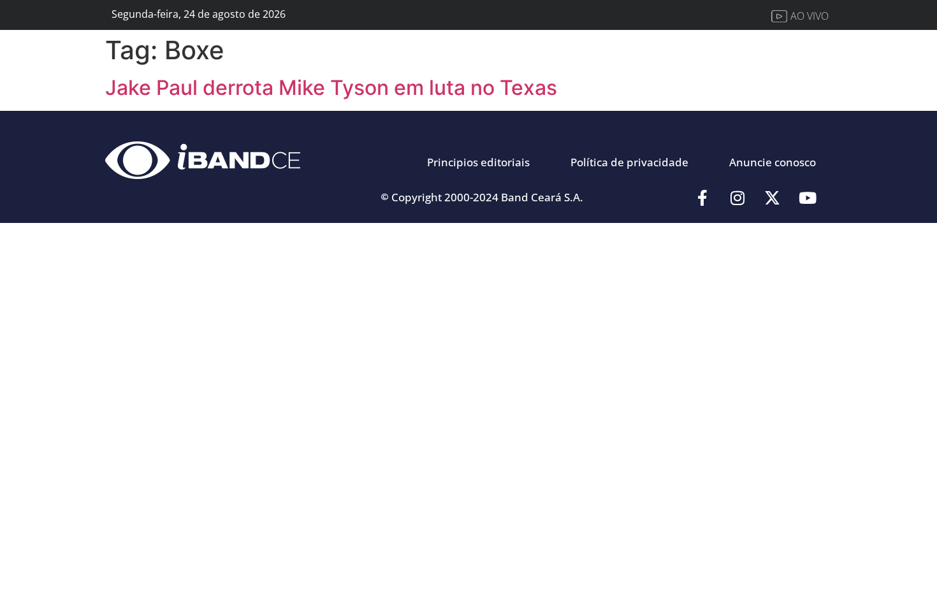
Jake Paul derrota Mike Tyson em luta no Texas (331, 87)
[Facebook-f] (702, 197)
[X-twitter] (772, 197)
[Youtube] (808, 197)
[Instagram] (737, 197)
